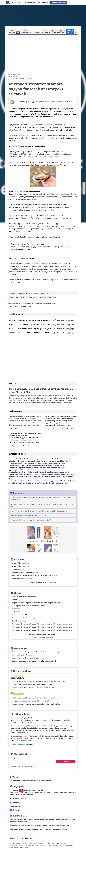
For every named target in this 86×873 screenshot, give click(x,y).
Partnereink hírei (22, 671)
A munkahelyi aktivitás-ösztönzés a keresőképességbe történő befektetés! (37, 483)
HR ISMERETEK (25, 32)
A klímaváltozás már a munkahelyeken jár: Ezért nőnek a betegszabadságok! (38, 472)
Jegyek (73, 320)
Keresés (13, 758)
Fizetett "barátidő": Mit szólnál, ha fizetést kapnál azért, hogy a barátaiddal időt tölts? (42, 481)
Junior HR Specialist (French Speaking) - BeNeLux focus (35, 575)
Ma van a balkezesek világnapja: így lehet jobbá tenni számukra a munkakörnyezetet (41, 474)
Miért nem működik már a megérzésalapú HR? (28, 515)
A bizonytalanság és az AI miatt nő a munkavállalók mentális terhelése (36, 468)
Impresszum (22, 843)
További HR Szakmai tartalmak (22, 744)
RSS (10, 843)
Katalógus (43, 3)
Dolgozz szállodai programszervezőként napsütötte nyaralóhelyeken (36, 603)
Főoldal (12, 293)
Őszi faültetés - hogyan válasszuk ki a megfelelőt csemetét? (32, 684)
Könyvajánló (18, 786)
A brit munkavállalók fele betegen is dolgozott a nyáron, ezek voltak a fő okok (39, 459)
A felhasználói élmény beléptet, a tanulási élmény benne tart (51, 736)
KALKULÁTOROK (35, 33)
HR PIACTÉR (45, 32)
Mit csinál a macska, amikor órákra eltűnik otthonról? (30, 701)
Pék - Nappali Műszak (23, 618)
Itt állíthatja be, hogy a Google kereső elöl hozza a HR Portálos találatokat (45, 102)
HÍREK (18, 33)
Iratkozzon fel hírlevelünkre (18, 848)
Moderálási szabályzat (16, 846)
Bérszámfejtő (20, 563)
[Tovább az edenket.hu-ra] (43, 677)
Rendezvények (20, 648)
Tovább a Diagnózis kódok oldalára (23, 766)
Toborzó (18, 569)
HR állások (19, 559)
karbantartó (16, 609)
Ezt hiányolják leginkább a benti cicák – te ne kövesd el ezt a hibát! (35, 698)
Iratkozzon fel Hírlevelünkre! (20, 303)
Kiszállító (19, 621)
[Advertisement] (43, 359)
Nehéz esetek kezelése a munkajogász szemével (29, 658)
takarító (15, 600)
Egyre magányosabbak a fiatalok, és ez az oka (27, 470)
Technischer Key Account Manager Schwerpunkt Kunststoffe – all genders (42, 624)
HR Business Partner (23, 578)
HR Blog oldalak (21, 714)
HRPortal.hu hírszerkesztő (22, 79)
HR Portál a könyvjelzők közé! (44, 303)
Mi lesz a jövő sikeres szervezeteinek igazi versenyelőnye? (32, 520)
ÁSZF (15, 843)
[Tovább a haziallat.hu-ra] (43, 693)
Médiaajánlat (30, 846)
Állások (17, 593)
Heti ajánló (18, 493)
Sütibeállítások (42, 846)
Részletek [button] (60, 320)
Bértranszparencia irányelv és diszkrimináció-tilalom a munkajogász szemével (40, 652)
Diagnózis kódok (21, 754)
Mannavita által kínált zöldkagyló (37, 264)
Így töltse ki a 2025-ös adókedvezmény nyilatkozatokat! (30, 781)
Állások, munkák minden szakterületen (43, 634)
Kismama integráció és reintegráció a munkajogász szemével (34, 661)
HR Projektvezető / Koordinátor (27, 572)
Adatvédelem (61, 843)
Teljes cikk (13, 429)
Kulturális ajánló (20, 816)
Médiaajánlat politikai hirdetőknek (61, 846)
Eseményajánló (15, 314)
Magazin (21, 293)
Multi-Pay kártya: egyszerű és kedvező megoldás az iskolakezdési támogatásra (39, 511)
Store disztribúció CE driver (25, 615)
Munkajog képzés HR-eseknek (23, 655)
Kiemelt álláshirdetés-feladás (43, 638)
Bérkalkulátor (30, 3)
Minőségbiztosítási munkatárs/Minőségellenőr (28, 606)
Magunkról (42, 843)
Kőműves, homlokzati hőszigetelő (24, 597)
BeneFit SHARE (70, 32)
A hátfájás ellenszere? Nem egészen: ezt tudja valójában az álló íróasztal (36, 463)
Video (15, 777)
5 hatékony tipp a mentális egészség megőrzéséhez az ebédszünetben (36, 465)
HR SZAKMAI (12, 32)
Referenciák (33, 843)
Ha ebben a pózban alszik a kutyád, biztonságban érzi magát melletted (36, 704)
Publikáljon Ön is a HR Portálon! (21, 306)
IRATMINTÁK (60, 33)
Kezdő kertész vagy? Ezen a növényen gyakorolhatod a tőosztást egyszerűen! (38, 681)
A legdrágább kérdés (25, 718)
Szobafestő (16, 612)
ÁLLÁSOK (52, 33)
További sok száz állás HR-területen (43, 582)
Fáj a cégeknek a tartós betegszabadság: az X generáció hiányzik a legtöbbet (38, 461)
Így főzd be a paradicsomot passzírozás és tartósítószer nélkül (33, 687)
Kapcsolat (51, 843)
